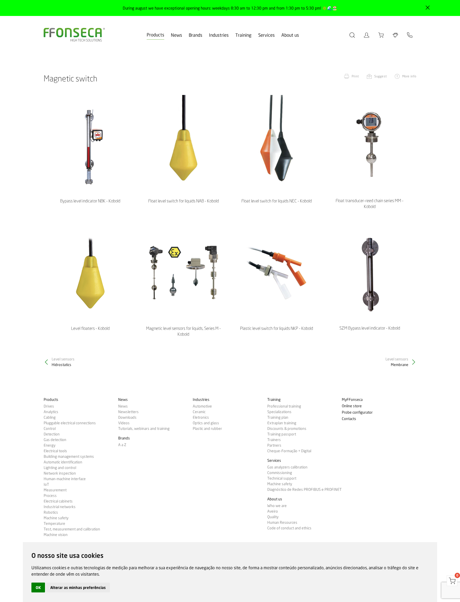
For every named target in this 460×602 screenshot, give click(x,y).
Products (155, 35)
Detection (52, 434)
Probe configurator (357, 412)
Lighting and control (60, 468)
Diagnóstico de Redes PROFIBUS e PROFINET (304, 489)
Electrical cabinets (58, 501)
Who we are (277, 506)
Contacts (349, 419)
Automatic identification (63, 462)
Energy (49, 445)
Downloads (127, 417)
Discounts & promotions (286, 428)
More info (409, 76)
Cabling (50, 417)
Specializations (279, 412)
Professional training (284, 406)
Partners (274, 445)
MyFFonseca (352, 400)
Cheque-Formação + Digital (289, 451)
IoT (46, 484)
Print (355, 76)
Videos (124, 423)
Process (50, 495)
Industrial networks (60, 507)
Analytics (51, 412)
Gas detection (55, 440)
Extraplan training (281, 423)
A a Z (122, 445)
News (176, 35)
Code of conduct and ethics (289, 528)
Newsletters (128, 412)
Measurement (55, 490)
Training (243, 35)
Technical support (281, 478)
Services (266, 35)
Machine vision (56, 535)
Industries (219, 35)
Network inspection (60, 473)
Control (50, 428)
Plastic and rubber (207, 428)
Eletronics (201, 417)
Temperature (54, 523)
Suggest (380, 76)
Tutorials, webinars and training (144, 428)
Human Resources (282, 522)
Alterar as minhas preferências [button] (78, 587)
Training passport (281, 434)
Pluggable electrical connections (70, 423)
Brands (195, 35)
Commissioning (279, 473)
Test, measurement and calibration (72, 529)
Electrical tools (55, 451)
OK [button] (38, 587)
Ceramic (199, 412)
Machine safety (56, 518)
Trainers (274, 440)
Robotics (51, 512)
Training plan (277, 417)
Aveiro (272, 511)
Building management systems (69, 456)
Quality (272, 517)
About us (290, 35)
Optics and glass (206, 423)
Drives (49, 406)
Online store (352, 406)
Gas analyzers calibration (287, 467)
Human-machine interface (65, 479)
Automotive (202, 406)
